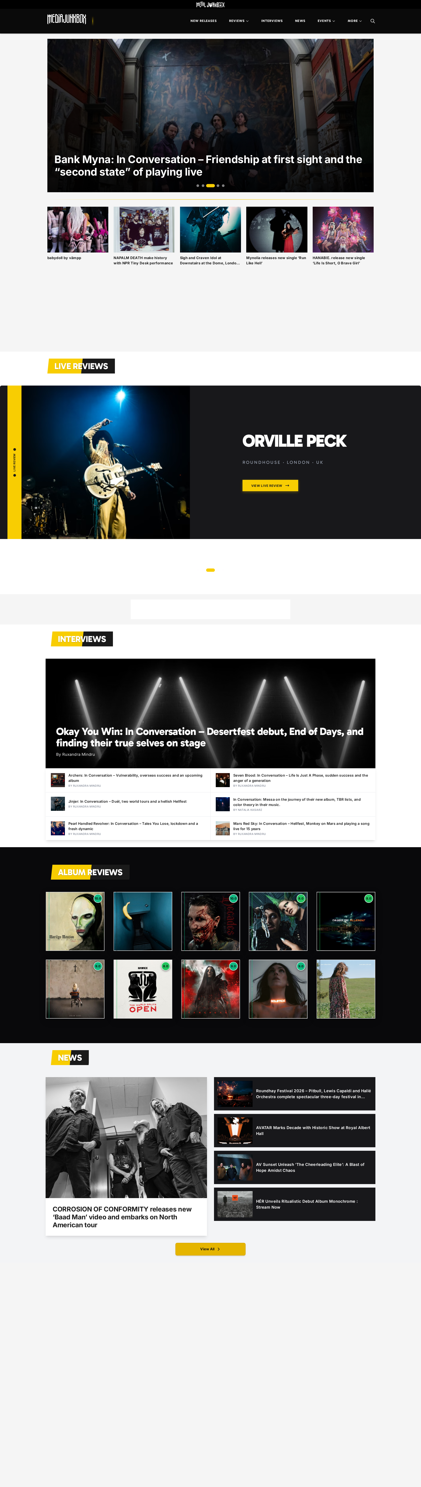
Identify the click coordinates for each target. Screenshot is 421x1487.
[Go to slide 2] (203, 185)
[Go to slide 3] (208, 185)
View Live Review (245, 553)
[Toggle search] (372, 21)
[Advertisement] (210, 314)
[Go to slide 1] (197, 185)
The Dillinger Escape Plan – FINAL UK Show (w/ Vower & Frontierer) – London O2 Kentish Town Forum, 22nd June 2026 (294, 470)
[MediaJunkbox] (67, 19)
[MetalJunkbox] (210, 4)
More (353, 21)
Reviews (237, 21)
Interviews (272, 21)
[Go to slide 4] (215, 185)
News (300, 21)
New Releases (204, 21)
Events (324, 21)
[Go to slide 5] (223, 185)
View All (207, 1249)
